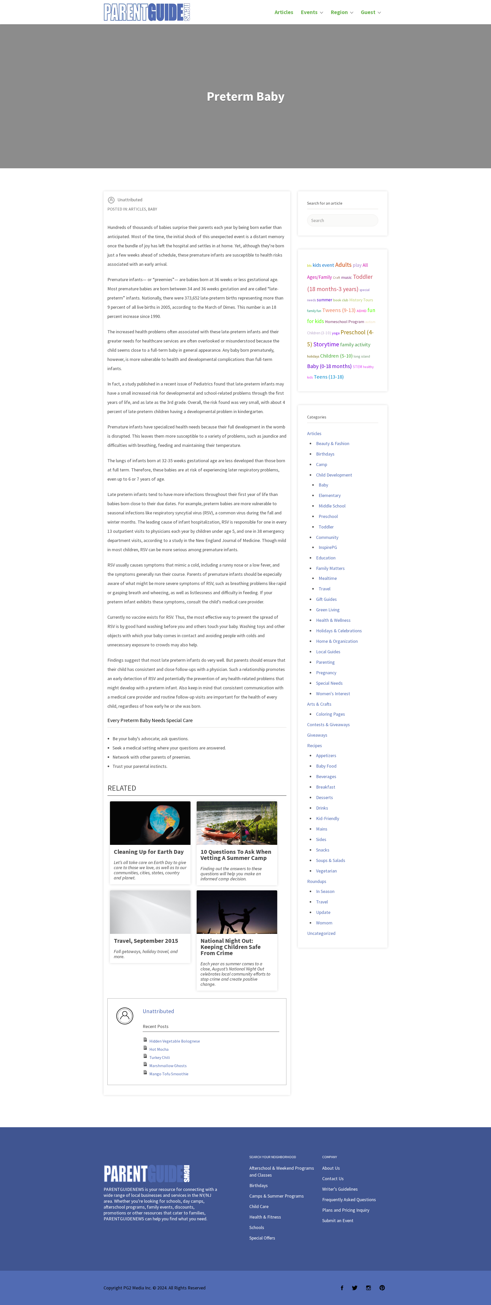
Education (326, 558)
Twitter (354, 1288)
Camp (321, 464)
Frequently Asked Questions (349, 1199)
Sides (321, 839)
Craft (336, 277)
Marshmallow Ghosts (168, 1065)
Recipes (314, 745)
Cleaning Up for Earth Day (149, 852)
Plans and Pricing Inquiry (345, 1210)
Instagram (368, 1288)
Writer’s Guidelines (340, 1189)
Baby (152, 209)
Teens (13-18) (329, 376)
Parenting (325, 662)
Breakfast (325, 787)
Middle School (332, 506)
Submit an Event (337, 1220)
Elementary (330, 495)
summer (324, 300)
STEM (357, 366)
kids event (323, 265)
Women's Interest (333, 693)
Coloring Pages (330, 714)
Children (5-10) (336, 355)
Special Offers (262, 1238)
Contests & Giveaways (328, 724)
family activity (355, 344)
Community (327, 537)
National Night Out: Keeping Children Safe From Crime (230, 947)
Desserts (324, 797)
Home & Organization (337, 641)
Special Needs (329, 683)
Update (323, 912)
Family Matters (330, 568)
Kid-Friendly (327, 818)
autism (370, 321)
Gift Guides (326, 599)
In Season (325, 891)
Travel (324, 589)
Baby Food (326, 766)
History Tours (361, 299)
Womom (324, 923)
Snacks (322, 850)
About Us (331, 1168)
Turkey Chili (159, 1057)
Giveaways (317, 735)
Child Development (334, 475)
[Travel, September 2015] (150, 917)
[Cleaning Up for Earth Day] (150, 828)
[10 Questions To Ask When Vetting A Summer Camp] (237, 828)
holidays (313, 356)
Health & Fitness (265, 1217)
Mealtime (328, 578)
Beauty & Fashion (332, 443)
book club (340, 300)
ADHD (361, 310)
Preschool (328, 516)
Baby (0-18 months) (329, 366)
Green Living (328, 610)
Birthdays (325, 454)
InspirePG (328, 547)
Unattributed (129, 200)
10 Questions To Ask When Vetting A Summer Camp (235, 855)
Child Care (259, 1206)
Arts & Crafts (319, 704)
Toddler (326, 527)
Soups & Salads (330, 860)
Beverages (326, 776)
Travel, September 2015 (146, 941)
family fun (314, 310)
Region (339, 12)
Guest (368, 12)
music (346, 277)
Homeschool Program (344, 321)
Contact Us (333, 1178)
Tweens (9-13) (339, 310)
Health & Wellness (333, 620)
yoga (336, 333)
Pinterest (382, 1288)
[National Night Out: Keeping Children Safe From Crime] (237, 917)
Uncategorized (321, 933)
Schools (256, 1227)
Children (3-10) (319, 332)
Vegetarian (326, 871)
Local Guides (328, 652)
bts (309, 265)
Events (309, 12)
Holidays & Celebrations (339, 631)
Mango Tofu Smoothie (168, 1073)
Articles (284, 12)
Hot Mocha (159, 1049)
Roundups (316, 881)
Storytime (326, 344)
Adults (343, 264)
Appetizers (326, 755)
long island (362, 356)
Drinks (322, 808)
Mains (321, 829)
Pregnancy (326, 673)
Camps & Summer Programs (276, 1196)
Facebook (342, 1288)
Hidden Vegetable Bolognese (174, 1041)
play (357, 265)
